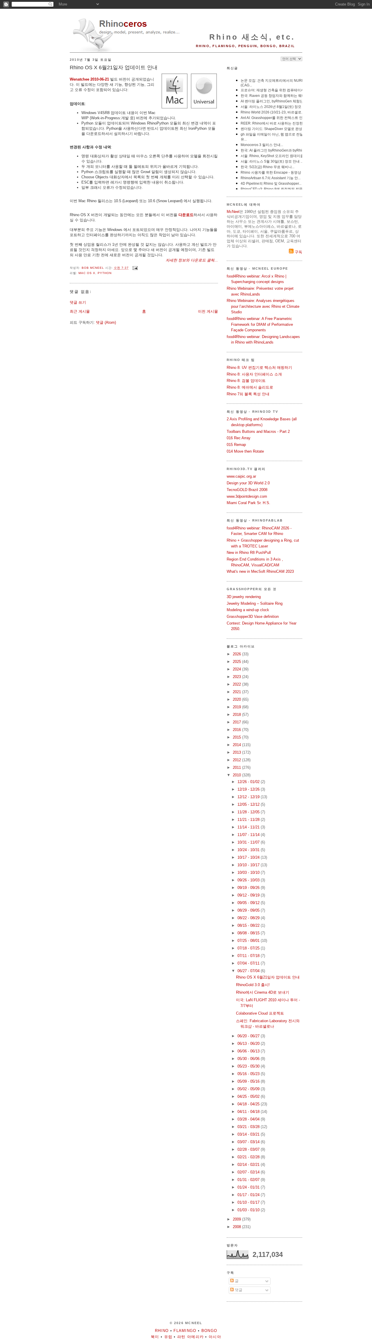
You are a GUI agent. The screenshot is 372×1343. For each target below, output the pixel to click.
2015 (237, 737)
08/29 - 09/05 (249, 910)
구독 (298, 252)
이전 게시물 (208, 311)
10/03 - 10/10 (249, 872)
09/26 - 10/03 (249, 880)
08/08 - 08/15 (249, 933)
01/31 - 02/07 (249, 1179)
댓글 (238, 1290)
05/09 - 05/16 (249, 1081)
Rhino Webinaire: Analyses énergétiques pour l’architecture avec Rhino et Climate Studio (263, 306)
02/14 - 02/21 (249, 1164)
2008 (237, 1227)
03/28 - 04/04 (249, 1119)
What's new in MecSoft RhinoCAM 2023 (260, 571)
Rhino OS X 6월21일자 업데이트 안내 (268, 977)
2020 (237, 699)
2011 (237, 767)
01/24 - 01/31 (249, 1187)
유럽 (168, 1337)
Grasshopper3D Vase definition (253, 616)
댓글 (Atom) (106, 322)
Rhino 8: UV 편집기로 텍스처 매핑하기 (259, 367)
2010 (237, 775)
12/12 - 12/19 (249, 797)
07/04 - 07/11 (249, 963)
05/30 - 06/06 (249, 1058)
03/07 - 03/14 (249, 1142)
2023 (237, 677)
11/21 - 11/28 (249, 819)
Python (105, 273)
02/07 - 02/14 (249, 1172)
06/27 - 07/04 (249, 971)
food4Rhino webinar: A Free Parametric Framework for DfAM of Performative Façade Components (260, 324)
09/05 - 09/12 (249, 903)
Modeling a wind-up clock (248, 610)
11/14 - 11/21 (249, 827)
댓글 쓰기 (78, 302)
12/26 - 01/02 (249, 782)
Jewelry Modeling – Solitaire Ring (254, 603)
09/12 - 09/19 (249, 895)
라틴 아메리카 (190, 1337)
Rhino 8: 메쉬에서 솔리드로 (250, 387)
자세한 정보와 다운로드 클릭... (192, 260)
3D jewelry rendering (244, 597)
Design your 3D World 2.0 (248, 483)
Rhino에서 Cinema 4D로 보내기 (262, 992)
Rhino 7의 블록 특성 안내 (248, 394)
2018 (237, 714)
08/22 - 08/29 (249, 918)
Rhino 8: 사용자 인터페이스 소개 (254, 374)
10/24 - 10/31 (249, 850)
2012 (237, 760)
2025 (237, 661)
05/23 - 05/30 (249, 1066)
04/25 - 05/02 (249, 1096)
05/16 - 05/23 (249, 1074)
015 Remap (236, 444)
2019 (237, 707)
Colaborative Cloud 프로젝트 (260, 1013)
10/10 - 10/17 (249, 865)
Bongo (209, 1330)
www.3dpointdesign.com (247, 496)
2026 (237, 654)
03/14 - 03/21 (249, 1134)
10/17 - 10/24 (249, 857)
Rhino (162, 1330)
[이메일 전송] (135, 268)
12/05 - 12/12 (249, 804)
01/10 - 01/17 (249, 1202)
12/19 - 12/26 (249, 789)
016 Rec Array (239, 438)
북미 (155, 1337)
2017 (237, 722)
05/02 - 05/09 (249, 1089)
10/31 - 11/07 (249, 842)
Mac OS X (86, 273)
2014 (237, 745)
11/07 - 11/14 (249, 835)
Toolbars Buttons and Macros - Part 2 (258, 431)
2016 (237, 729)
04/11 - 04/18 (249, 1111)
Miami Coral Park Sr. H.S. (248, 503)
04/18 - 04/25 (249, 1104)
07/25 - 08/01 (249, 940)
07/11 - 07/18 (249, 956)
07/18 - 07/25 (249, 948)
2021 (237, 692)
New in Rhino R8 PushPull (249, 552)
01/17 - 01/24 (249, 1195)
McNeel (233, 211)
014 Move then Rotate (245, 451)
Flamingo (185, 1330)
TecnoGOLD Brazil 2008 (247, 490)
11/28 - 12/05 (249, 812)
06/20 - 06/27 (249, 1036)
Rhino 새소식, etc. (252, 37)
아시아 (215, 1337)
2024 (237, 669)
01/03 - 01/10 (249, 1210)
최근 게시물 (80, 311)
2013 (237, 752)
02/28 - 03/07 (249, 1149)
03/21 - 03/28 (249, 1127)
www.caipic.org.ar (241, 476)
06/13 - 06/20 (249, 1043)
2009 (237, 1219)
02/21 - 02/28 (249, 1157)
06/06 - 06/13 (249, 1051)
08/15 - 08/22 (249, 925)
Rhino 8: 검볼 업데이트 (246, 380)
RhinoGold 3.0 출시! (253, 985)
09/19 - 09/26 (249, 887)
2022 (237, 684)
